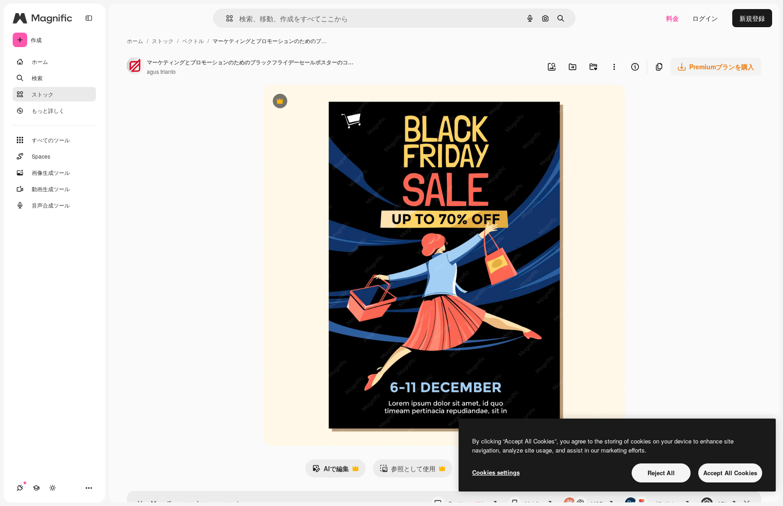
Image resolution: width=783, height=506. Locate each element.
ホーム (135, 40)
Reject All (661, 472)
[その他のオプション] (614, 67)
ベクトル (193, 40)
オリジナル (326, 102)
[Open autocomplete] (225, 18)
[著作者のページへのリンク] (135, 67)
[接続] (20, 488)
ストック (163, 40)
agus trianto (161, 71)
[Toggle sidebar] (89, 18)
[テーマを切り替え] (52, 488)
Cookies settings (496, 472)
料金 (672, 18)
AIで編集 (330, 470)
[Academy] (36, 488)
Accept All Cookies (730, 472)
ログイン (705, 18)
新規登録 (752, 18)
